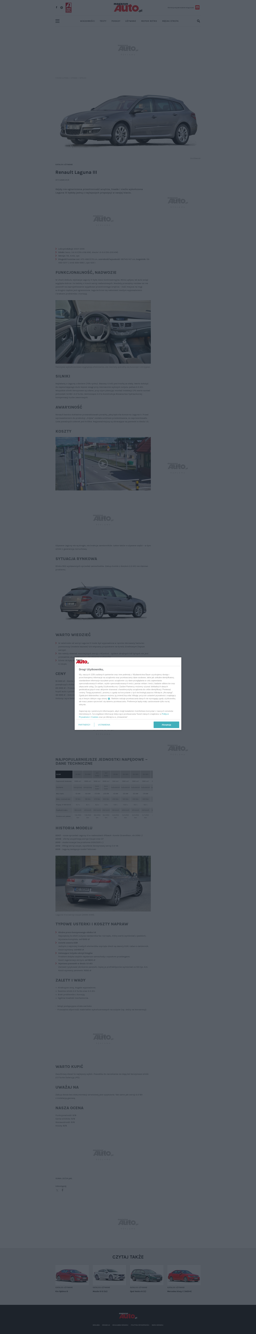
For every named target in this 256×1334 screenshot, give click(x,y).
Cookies (94, 717)
